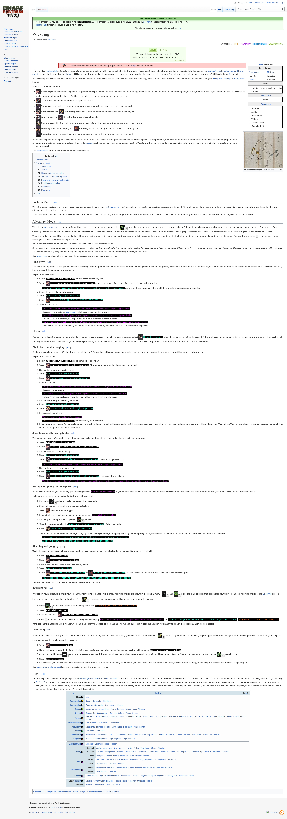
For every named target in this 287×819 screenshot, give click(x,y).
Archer (99, 748)
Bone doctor (90, 713)
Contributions (259, 3)
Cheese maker (117, 717)
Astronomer (125, 776)
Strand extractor (183, 735)
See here (147, 22)
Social (78, 762)
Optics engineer (157, 776)
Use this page (41, 25)
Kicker (136, 748)
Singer (131, 768)
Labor (251, 79)
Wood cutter (108, 701)
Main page (8, 29)
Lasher (162, 752)
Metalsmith (76, 727)
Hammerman (143, 752)
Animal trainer (131, 709)
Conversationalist (113, 760)
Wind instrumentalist (164, 768)
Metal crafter (117, 727)
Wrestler (51, 39)
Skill (261, 64)
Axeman (99, 752)
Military (270, 72)
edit (55, 202)
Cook (127, 717)
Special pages (10, 64)
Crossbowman (130, 752)
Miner (88, 697)
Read (213, 10)
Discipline (100, 756)
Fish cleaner (91, 723)
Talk (250, 3)
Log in (282, 3)
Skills (158, 693)
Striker (153, 748)
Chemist (135, 776)
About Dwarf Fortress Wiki (52, 812)
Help (6, 49)
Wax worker (196, 735)
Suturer (121, 713)
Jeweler (77, 731)
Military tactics (119, 756)
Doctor (78, 713)
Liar (154, 760)
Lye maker (163, 717)
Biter (115, 748)
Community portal (11, 35)
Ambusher (90, 709)
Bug (37, 682)
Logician (102, 776)
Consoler (112, 764)
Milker (171, 717)
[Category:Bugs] (64, 65)
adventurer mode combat (49, 667)
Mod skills (116, 785)
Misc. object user (183, 752)
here (179, 28)
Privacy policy (35, 812)
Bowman (119, 752)
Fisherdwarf (114, 723)
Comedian (100, 760)
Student (138, 756)
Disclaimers (70, 812)
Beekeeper (90, 717)
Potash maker (187, 717)
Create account (272, 3)
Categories (38, 791)
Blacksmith (127, 727)
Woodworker (75, 701)
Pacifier (120, 764)
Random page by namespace (16, 46)
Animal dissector (117, 709)
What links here (10, 58)
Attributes (266, 104)
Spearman (204, 752)
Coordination (99, 785)
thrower (69, 74)
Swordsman (215, 752)
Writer (191, 776)
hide (245, 693)
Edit (219, 10)
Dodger (122, 748)
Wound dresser (132, 713)
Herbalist (153, 717)
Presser (197, 717)
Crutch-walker (99, 781)
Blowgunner (110, 752)
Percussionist (121, 768)
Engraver (89, 705)
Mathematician (113, 776)
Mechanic (89, 739)
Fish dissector (102, 723)
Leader (109, 756)
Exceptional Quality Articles (58, 791)
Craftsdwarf (76, 735)
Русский (7, 81)
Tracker (149, 781)
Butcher (106, 717)
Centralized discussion (13, 32)
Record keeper (110, 744)
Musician (111, 768)
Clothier (111, 735)
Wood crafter (215, 735)
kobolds (98, 678)
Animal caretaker (102, 709)
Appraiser (89, 744)
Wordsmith (183, 776)
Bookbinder (90, 735)
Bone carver (101, 735)
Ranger (78, 709)
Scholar (77, 776)
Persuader (172, 760)
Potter (161, 735)
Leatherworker (140, 735)
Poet (98, 772)
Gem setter (100, 731)
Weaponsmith (139, 727)
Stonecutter (99, 705)
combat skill (51, 71)
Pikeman (195, 752)
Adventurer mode (95, 791)
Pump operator (101, 739)
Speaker (112, 772)
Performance (75, 770)
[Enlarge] (281, 169)
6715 (41, 682)
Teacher (146, 756)
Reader (118, 781)
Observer (267, 594)
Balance (89, 785)
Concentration (101, 764)
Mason (120, 705)
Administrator (75, 744)
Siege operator (129, 739)
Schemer (132, 781)
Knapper (109, 781)
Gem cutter (90, 731)
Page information (11, 72)
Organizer (99, 744)
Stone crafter (170, 735)
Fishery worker (74, 723)
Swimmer (141, 781)
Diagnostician (102, 713)
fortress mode (112, 207)
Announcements (10, 41)
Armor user (107, 748)
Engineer (77, 739)
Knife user (154, 752)
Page (32, 10)
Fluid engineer (171, 776)
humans (82, 678)
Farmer (78, 718)
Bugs (133, 65)
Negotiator (162, 760)
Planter (146, 717)
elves (106, 678)
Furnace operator (103, 727)
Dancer (104, 772)
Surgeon (113, 713)
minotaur (88, 143)
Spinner (220, 717)
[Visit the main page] (13, 12)
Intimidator (133, 760)
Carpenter (97, 701)
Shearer (205, 717)
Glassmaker (120, 735)
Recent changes (10, 38)
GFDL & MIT (56, 807)
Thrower (225, 752)
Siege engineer (115, 739)
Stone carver (110, 705)
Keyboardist (101, 768)
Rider (124, 781)
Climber (89, 781)
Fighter (129, 748)
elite (229, 74)
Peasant (77, 781)
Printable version (11, 67)
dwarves (114, 678)
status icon (42, 256)
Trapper (141, 709)
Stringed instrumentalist (144, 768)
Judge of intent (145, 760)
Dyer (132, 717)
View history (229, 10)
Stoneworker (75, 705)
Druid (108, 785)
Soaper (213, 717)
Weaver (205, 735)
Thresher (236, 717)
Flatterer (124, 760)
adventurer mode (52, 227)
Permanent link (10, 70)
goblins (90, 678)
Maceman (171, 752)
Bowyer (89, 701)
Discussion (41, 10)
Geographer (145, 776)
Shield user (145, 748)
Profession (254, 72)
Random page (10, 43)
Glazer (129, 735)
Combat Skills (112, 791)
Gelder (138, 717)
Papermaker (152, 735)
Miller (177, 717)
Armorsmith (90, 727)
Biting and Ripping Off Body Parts (228, 78)
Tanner (228, 717)
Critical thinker (91, 776)
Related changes (11, 61)
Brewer (99, 717)
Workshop (265, 95)
